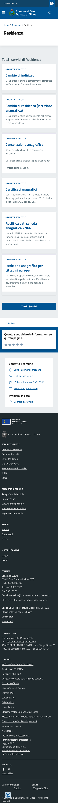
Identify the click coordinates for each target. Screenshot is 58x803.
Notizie (5, 529)
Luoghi (5, 555)
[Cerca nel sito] (49, 12)
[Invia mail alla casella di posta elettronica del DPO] (21, 638)
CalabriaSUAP (8, 697)
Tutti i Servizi (29, 306)
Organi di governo (10, 463)
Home (6, 25)
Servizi (35, 784)
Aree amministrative (12, 449)
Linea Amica (8, 707)
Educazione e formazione (14, 508)
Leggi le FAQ (8, 743)
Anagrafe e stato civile (16, 69)
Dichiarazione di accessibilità (15, 735)
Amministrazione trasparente (16, 739)
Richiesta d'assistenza (12, 754)
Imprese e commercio (12, 513)
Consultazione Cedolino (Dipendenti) (19, 721)
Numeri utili (7, 621)
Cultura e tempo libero (13, 503)
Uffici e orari (7, 616)
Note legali (7, 731)
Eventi (5, 560)
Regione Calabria (10, 3)
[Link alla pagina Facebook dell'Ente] (3, 769)
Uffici (4, 478)
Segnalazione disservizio (14, 747)
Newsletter (7, 773)
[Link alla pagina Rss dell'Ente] (9, 769)
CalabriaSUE (8, 702)
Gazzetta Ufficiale (10, 683)
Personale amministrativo (14, 468)
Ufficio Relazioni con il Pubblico (17, 612)
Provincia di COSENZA (13, 669)
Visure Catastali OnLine (13, 688)
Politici (5, 473)
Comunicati (7, 534)
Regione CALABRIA (11, 674)
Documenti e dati (10, 454)
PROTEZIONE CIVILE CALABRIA (17, 664)
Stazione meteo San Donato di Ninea (20, 712)
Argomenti (16, 25)
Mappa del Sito (40, 788)
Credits (17, 788)
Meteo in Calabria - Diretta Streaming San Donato (26, 716)
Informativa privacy (11, 726)
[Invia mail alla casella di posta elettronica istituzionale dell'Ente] (30, 595)
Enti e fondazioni (10, 459)
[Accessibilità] (8, 795)
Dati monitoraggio (10, 784)
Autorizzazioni (8, 499)
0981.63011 (17, 587)
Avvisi (5, 539)
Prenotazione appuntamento (16, 750)
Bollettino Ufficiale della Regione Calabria (22, 678)
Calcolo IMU (8, 693)
